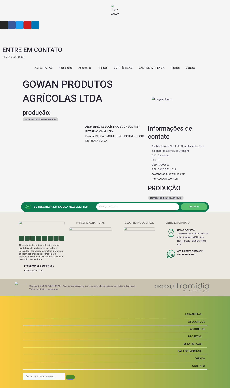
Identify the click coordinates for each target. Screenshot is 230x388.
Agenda (175, 67)
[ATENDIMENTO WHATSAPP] (171, 254)
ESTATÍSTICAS (123, 67)
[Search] (70, 377)
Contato (190, 67)
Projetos (102, 67)
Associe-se (84, 67)
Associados (65, 67)
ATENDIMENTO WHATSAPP (190, 251)
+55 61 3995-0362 (186, 254)
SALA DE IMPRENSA (151, 67)
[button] (115, 314)
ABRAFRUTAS (43, 67)
